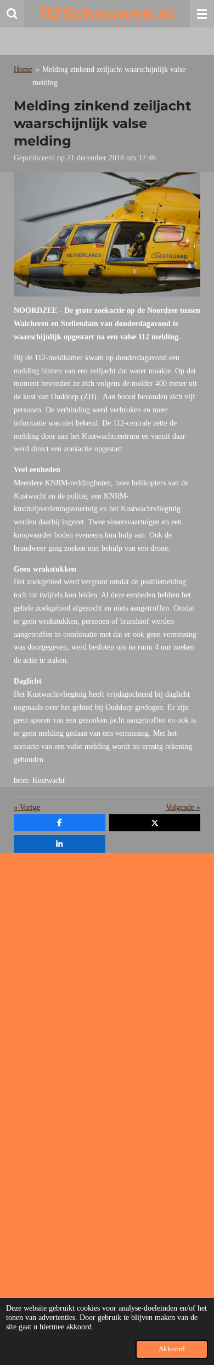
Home (23, 69)
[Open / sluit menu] (202, 13)
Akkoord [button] (172, 1349)
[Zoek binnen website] (12, 13)
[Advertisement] (107, 968)
